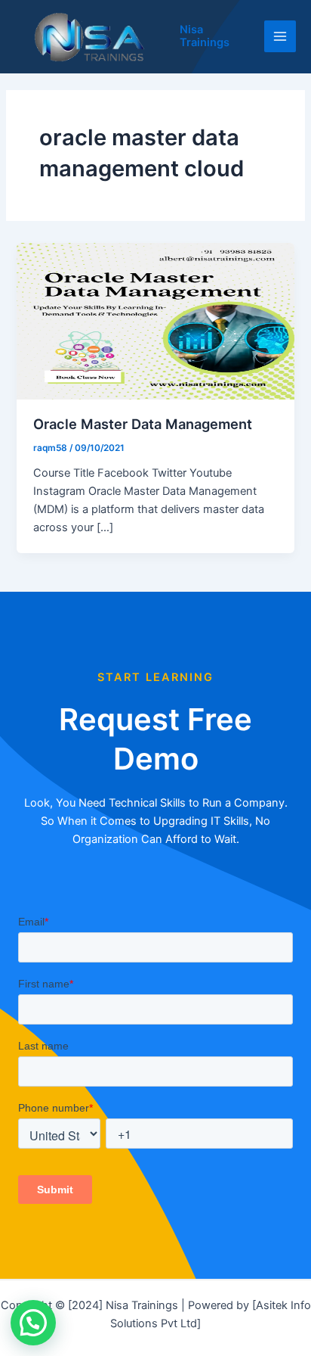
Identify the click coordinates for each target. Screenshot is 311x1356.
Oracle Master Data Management (142, 423)
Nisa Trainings (204, 36)
